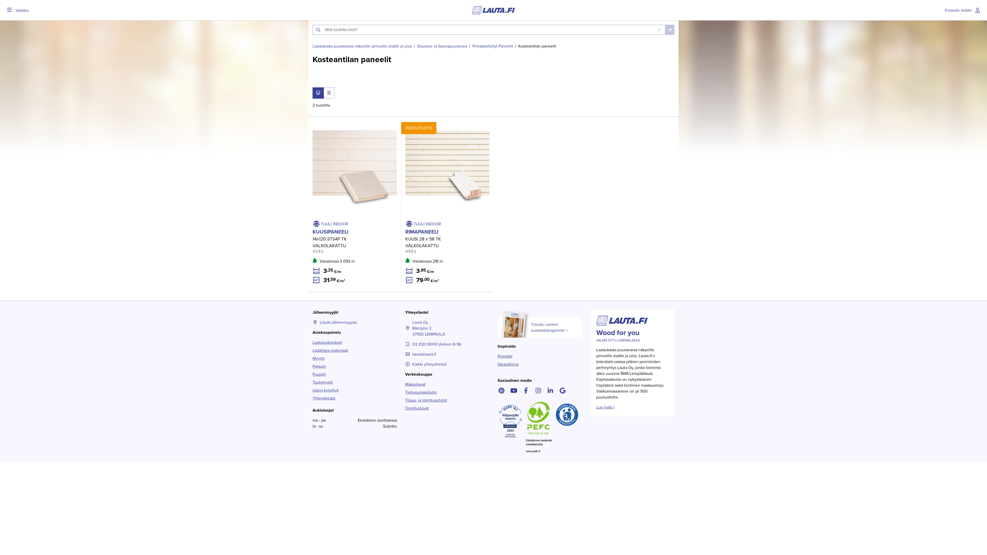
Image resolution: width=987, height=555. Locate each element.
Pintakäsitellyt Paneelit (492, 46)
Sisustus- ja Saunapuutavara (442, 46)
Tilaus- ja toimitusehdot (426, 400)
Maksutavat (415, 384)
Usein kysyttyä (326, 390)
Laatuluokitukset (327, 342)
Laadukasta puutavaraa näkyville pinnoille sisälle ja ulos (362, 46)
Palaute (319, 366)
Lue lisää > (605, 407)
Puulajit (319, 374)
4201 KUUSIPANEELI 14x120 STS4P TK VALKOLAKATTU (342, 128)
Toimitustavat (417, 408)
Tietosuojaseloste (421, 392)
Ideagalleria (508, 364)
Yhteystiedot (324, 398)
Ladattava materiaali (330, 350)
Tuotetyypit (323, 382)
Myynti (319, 358)
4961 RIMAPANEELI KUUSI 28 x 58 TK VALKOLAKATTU (435, 128)
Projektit (505, 356)
